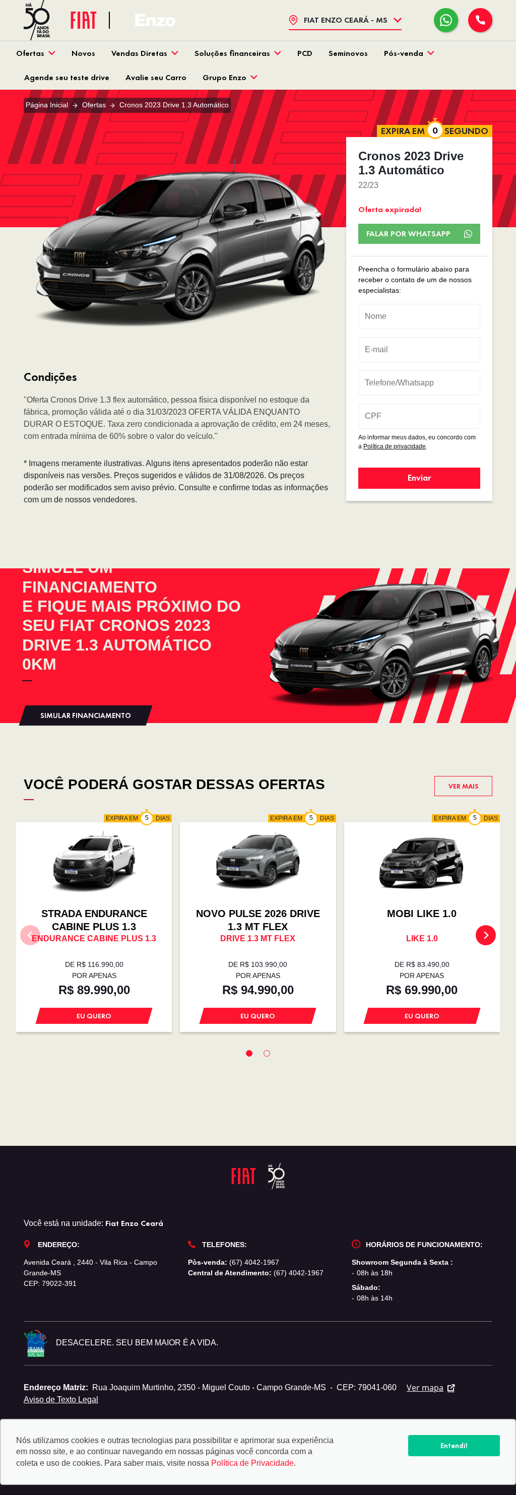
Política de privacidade (394, 446)
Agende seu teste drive (66, 77)
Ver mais (463, 786)
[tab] (249, 1053)
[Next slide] (486, 935)
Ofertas (30, 53)
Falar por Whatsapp (408, 233)
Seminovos (348, 53)
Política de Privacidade (252, 1463)
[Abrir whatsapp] (446, 20)
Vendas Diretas (139, 53)
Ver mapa (425, 1387)
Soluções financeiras (232, 53)
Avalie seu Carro (155, 77)
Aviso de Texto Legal (61, 1399)
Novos (83, 53)
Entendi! (454, 1445)
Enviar (419, 477)
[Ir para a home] (155, 20)
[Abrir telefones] (480, 20)
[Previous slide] (30, 935)
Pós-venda (403, 53)
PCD (304, 53)
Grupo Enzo (224, 77)
